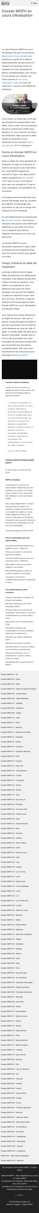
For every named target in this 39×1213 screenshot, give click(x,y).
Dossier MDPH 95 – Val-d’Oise (12, 1132)
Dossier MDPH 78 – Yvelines (11, 1050)
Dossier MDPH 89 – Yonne (11, 1103)
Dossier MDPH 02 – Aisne (10, 679)
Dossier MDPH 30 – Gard (10, 819)
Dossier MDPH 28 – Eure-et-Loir (13, 799)
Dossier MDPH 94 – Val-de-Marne (14, 1127)
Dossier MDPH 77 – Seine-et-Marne (14, 1045)
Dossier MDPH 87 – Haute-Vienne (13, 1093)
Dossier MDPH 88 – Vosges (11, 1098)
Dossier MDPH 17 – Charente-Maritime (15, 751)
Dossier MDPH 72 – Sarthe (11, 1021)
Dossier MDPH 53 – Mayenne (12, 929)
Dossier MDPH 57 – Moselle (11, 949)
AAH (7, 640)
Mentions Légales (13, 1204)
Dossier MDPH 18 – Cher (10, 756)
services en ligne (13, 220)
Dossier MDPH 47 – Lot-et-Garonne (14, 901)
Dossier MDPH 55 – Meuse (11, 939)
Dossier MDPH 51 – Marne (11, 920)
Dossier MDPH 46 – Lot (10, 896)
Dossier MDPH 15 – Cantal (11, 742)
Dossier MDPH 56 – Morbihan (12, 944)
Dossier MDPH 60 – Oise (10, 963)
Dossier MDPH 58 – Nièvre (11, 953)
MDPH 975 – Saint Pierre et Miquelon (15, 1156)
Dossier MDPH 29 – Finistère (12, 804)
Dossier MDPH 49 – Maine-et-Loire (14, 910)
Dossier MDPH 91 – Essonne (11, 1112)
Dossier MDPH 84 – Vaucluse (12, 1079)
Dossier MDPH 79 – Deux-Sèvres (13, 1055)
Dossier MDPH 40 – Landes (11, 867)
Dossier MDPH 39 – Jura (10, 862)
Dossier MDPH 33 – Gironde (11, 833)
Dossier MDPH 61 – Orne (10, 968)
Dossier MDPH (27, 1204)
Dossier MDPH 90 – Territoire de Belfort (16, 1108)
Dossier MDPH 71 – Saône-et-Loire (14, 1016)
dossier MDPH (21, 355)
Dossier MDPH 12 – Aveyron (11, 727)
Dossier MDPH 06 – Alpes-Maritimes (14, 698)
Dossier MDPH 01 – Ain (9, 674)
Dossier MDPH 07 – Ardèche (11, 703)
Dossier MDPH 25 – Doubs (11, 785)
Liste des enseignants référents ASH (19, 531)
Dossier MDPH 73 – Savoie (11, 1026)
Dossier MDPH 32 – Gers (10, 828)
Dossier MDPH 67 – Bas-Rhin (12, 997)
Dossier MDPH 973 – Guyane (12, 1146)
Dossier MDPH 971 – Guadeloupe (13, 1136)
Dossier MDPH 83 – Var (10, 1074)
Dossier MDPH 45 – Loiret (11, 891)
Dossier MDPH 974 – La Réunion (13, 1151)
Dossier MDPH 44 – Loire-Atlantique (14, 886)
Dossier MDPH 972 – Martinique (13, 1141)
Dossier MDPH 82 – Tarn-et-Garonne (15, 1069)
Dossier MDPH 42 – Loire (10, 876)
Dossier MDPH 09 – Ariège (11, 713)
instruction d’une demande (15, 56)
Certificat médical (12, 558)
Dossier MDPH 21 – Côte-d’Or (12, 766)
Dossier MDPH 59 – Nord (10, 958)
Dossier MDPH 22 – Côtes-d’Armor (14, 771)
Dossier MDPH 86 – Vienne (11, 1088)
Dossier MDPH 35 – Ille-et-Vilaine (13, 843)
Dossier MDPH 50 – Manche (11, 915)
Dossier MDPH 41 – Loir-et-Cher (13, 872)
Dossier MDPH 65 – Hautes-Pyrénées (15, 987)
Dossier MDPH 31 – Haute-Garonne (14, 824)
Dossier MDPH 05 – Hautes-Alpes (13, 694)
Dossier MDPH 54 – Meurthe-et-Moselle (16, 934)
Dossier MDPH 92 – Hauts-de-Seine (14, 1117)
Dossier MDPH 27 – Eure (10, 795)
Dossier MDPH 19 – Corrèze (11, 761)
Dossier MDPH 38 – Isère (10, 857)
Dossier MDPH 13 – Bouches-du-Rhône (16, 732)
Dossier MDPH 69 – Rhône (11, 1006)
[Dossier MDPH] (5, 3)
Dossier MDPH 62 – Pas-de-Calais (14, 973)
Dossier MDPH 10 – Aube (10, 718)
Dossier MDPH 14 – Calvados (12, 737)
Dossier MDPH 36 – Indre (10, 848)
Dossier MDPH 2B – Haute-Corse (13, 814)
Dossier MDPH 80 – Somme (11, 1059)
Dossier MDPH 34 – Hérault (11, 838)
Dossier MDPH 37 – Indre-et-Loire (14, 852)
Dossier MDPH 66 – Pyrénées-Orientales (16, 992)
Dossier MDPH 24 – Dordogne (12, 780)
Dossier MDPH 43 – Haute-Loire (13, 881)
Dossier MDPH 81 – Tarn (10, 1064)
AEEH (17, 606)
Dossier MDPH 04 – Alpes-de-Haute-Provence (18, 689)
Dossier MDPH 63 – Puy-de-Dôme (14, 978)
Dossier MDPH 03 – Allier (10, 684)
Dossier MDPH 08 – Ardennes (12, 708)
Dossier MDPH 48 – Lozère (11, 905)
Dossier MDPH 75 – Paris (10, 1035)
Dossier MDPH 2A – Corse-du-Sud (14, 809)
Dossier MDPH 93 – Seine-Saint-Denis (15, 1122)
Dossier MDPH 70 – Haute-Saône (13, 1011)
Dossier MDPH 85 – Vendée (11, 1083)
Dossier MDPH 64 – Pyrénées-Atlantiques (16, 982)
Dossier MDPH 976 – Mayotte (12, 1160)
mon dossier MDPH (21, 1167)
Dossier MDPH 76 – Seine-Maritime (14, 1040)
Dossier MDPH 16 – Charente (12, 747)
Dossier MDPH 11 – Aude (10, 722)
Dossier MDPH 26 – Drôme (11, 790)
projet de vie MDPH (23, 643)
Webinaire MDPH (7, 1176)
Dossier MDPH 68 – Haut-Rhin (12, 1002)
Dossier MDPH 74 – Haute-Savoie (13, 1031)
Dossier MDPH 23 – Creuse (11, 775)
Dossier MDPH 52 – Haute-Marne (13, 925)
